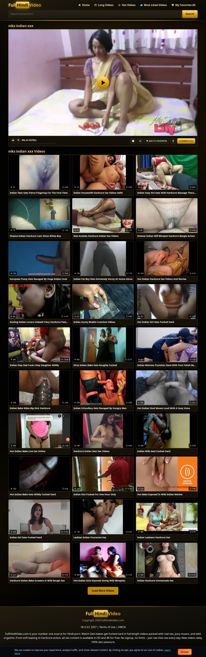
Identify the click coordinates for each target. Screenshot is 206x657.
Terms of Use (107, 627)
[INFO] (133, 141)
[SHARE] (140, 141)
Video (24, 5)
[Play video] (103, 82)
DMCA (122, 627)
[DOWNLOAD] (173, 141)
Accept (185, 652)
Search (190, 14)
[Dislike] (18, 140)
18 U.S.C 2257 (88, 627)
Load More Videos (103, 590)
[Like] (13, 140)
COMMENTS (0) (186, 141)
